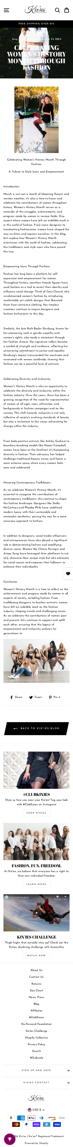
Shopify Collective (36, 1037)
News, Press (36, 997)
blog (14, 39)
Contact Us (36, 977)
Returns (36, 984)
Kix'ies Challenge (36, 1031)
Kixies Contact (37, 1083)
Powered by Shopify (36, 1143)
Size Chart (36, 990)
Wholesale (36, 1058)
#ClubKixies (36, 1017)
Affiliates (36, 1010)
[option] (36, 24)
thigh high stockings (31, 39)
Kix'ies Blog (41, 32)
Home (27, 32)
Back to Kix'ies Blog (39, 728)
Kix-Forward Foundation (36, 1024)
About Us (36, 970)
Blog (36, 1004)
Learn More (36, 884)
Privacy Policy (36, 1044)
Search (36, 1051)
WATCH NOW (36, 956)
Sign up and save (37, 1070)
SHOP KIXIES (36, 813)
